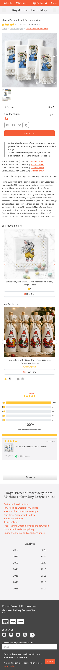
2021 (15, 569)
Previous (10, 107)
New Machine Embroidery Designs (21, 507)
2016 (43, 582)
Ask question (34, 24)
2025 (15, 556)
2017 (15, 582)
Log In (9, 3)
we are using (9, 666)
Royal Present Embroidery (29, 10)
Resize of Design (12, 522)
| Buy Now (29, 294)
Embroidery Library (13, 518)
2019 (15, 575)
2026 (43, 550)
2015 (15, 588)
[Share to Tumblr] (26, 125)
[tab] (8, 380)
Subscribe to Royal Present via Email (18, 642)
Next (50, 107)
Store (4, 28)
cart (55, 3)
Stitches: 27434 (37, 170)
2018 (43, 575)
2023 (15, 562)
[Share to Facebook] (13, 125)
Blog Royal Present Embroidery (19, 514)
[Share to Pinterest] (7, 125)
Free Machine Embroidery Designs (21, 511)
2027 (15, 550)
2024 (43, 556)
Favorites (22, 2)
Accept (50, 661)
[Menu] (4, 10)
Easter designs (16, 28)
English (39, 3)
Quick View (29, 255)
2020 (43, 569)
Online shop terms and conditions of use (24, 532)
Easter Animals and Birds (37, 28)
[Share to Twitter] (20, 125)
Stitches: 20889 (37, 164)
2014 (43, 588)
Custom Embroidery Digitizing (19, 529)
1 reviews (22, 24)
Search (31, 477)
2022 (43, 562)
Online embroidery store (16, 504)
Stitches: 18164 (36, 161)
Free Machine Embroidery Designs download (26, 525)
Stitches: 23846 (37, 167)
